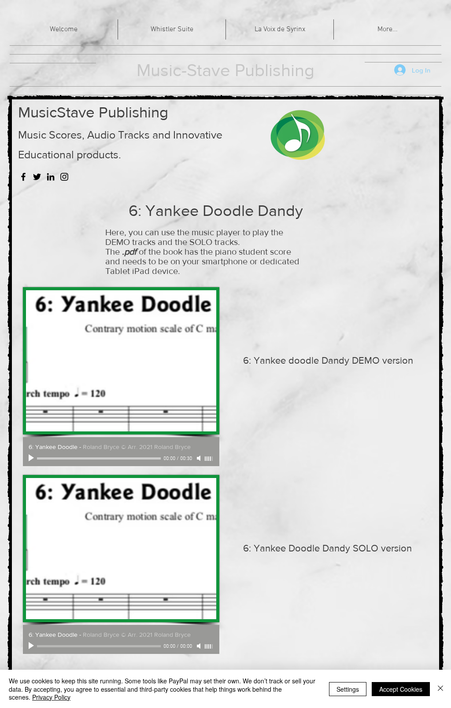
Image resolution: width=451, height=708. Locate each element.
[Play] (32, 458)
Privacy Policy (51, 697)
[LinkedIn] (50, 177)
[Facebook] (23, 177)
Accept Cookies (400, 689)
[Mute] (199, 458)
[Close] (440, 689)
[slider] (209, 458)
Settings (347, 689)
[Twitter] (37, 177)
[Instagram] (64, 177)
